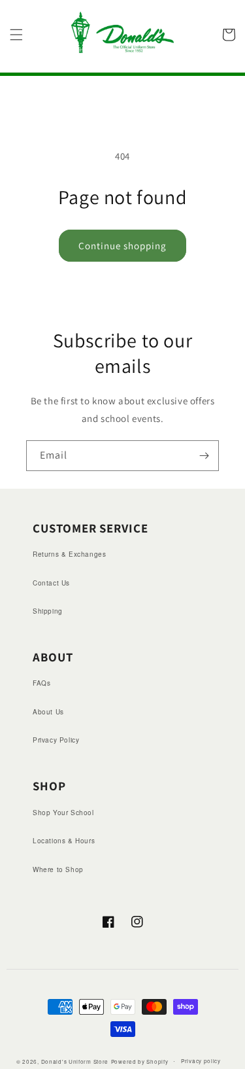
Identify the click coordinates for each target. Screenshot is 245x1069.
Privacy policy (201, 1060)
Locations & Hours (64, 840)
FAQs (41, 683)
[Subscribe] (203, 455)
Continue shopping (122, 245)
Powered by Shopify (140, 1060)
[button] (16, 34)
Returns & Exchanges (69, 554)
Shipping (48, 611)
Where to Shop (58, 869)
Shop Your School (63, 812)
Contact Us (51, 582)
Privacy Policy (56, 740)
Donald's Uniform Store (74, 1060)
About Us (48, 711)
